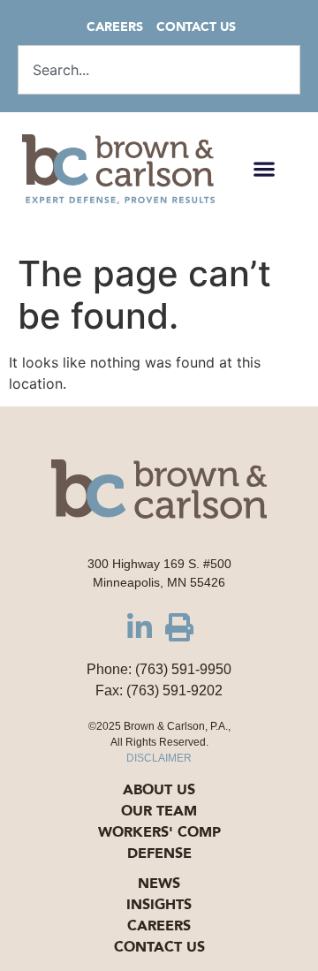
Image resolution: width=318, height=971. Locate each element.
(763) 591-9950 (183, 669)
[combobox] (159, 70)
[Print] (179, 627)
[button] (263, 169)
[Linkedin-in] (139, 627)
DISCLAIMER (159, 758)
